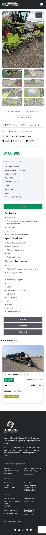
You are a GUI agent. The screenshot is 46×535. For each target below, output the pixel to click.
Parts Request (29, 499)
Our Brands (8, 468)
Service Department (10, 511)
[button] (42, 4)
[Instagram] (23, 530)
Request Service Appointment (29, 511)
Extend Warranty (30, 485)
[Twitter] (19, 530)
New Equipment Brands (32, 468)
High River (17, 391)
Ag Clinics (7, 485)
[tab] (23, 206)
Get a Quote (8, 473)
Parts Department (10, 499)
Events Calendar (30, 483)
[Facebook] (15, 530)
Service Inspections (10, 513)
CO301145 (37, 379)
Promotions (28, 474)
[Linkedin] (27, 530)
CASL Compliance (30, 490)
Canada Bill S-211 (30, 487)
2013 (11, 385)
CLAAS (39, 385)
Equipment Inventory (11, 471)
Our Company (8, 483)
